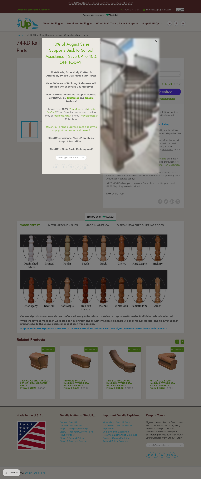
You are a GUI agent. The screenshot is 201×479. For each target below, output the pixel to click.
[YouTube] (85, 167)
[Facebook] (64, 167)
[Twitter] (56, 167)
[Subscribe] (83, 157)
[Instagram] (78, 167)
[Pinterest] (71, 167)
